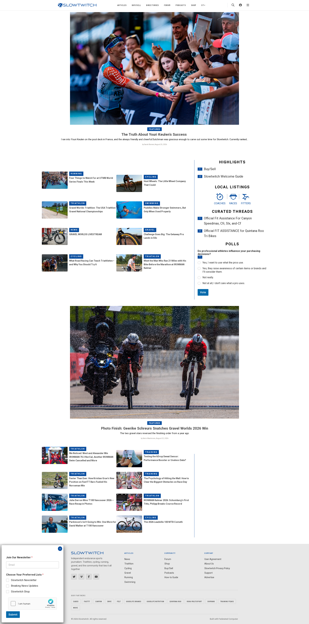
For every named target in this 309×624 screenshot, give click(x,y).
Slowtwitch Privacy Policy (217, 568)
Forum (167, 5)
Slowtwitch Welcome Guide (223, 176)
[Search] (233, 5)
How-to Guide (171, 577)
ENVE (109, 601)
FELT (119, 601)
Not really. (208, 277)
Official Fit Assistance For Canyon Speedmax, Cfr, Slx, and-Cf (228, 220)
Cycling (150, 177)
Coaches (219, 203)
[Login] (240, 5)
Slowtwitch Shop (20, 591)
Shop (193, 5)
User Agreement (212, 559)
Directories (152, 5)
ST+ (203, 5)
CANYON (98, 601)
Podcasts (181, 5)
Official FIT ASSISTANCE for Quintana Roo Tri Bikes (234, 233)
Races (233, 203)
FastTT (87, 601)
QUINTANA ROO (175, 601)
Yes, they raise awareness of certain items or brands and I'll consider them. (234, 270)
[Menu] (248, 5)
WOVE (75, 607)
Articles (122, 5)
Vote (203, 292)
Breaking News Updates (24, 585)
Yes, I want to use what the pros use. (222, 262)
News (74, 230)
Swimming (152, 203)
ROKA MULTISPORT (194, 601)
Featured (154, 129)
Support (208, 573)
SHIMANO (211, 601)
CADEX (76, 601)
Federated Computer (228, 619)
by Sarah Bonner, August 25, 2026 (154, 144)
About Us (209, 563)
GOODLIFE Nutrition (155, 601)
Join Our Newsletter (19, 557)
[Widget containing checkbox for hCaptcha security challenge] (32, 603)
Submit (13, 614)
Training (151, 452)
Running (76, 174)
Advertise (209, 577)
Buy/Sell (136, 5)
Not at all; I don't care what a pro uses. (223, 283)
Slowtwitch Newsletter (24, 580)
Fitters (246, 203)
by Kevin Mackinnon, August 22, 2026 (154, 438)
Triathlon (78, 203)
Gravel (150, 230)
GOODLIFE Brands (133, 601)
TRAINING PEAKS (227, 601)
